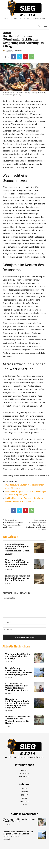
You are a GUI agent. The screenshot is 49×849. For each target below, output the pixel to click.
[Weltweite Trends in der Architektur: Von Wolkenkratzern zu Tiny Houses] (39, 720)
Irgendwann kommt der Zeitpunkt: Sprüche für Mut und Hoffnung (17, 578)
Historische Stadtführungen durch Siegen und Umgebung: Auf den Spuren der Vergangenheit (17, 703)
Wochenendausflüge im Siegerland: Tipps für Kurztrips (17, 656)
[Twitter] (19, 56)
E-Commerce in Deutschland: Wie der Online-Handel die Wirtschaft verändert (16, 686)
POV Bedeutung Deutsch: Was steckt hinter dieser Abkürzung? (13, 525)
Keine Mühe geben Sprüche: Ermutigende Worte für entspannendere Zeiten (17, 547)
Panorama (6, 33)
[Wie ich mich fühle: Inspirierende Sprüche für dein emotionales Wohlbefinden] (39, 564)
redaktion (9, 51)
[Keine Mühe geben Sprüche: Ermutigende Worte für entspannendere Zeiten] (39, 548)
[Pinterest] (25, 56)
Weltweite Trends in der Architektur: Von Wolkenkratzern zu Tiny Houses (17, 720)
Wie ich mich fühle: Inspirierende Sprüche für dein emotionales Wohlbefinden (17, 563)
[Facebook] (13, 56)
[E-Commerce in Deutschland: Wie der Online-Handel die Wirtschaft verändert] (39, 687)
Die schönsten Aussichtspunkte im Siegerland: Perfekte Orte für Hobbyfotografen (18, 671)
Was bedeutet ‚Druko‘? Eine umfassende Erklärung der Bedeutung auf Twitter (36, 526)
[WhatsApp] (31, 56)
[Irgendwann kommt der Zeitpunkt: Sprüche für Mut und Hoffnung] (39, 579)
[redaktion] (4, 51)
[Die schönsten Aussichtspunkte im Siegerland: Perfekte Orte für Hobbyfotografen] (39, 672)
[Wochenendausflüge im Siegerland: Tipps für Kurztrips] (39, 658)
